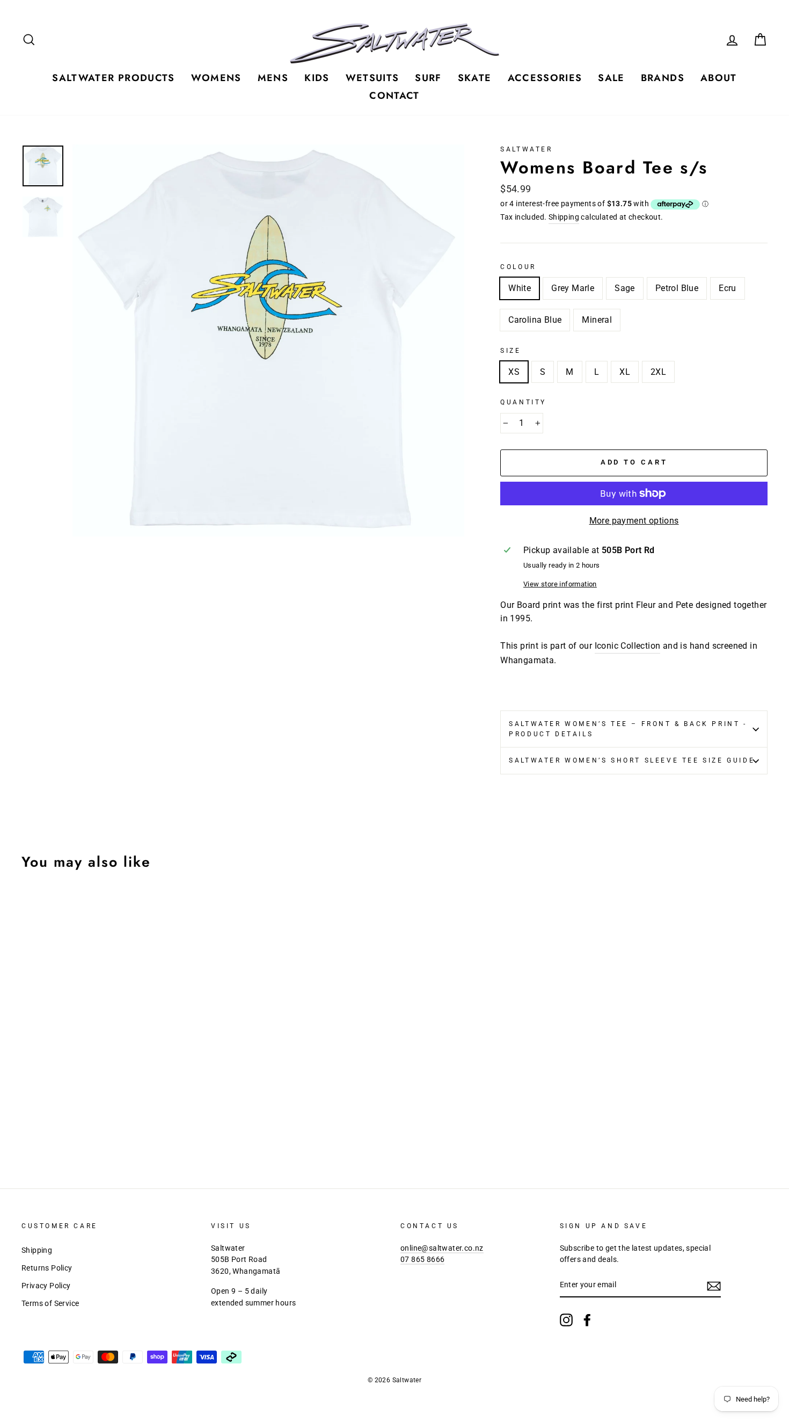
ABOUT (718, 78)
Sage (625, 288)
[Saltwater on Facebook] (587, 1320)
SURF (428, 78)
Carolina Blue (534, 320)
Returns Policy (46, 1268)
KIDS (316, 78)
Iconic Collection (628, 646)
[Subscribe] (714, 1286)
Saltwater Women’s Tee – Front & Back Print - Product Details (628, 729)
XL (624, 372)
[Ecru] (87, 1125)
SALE (611, 78)
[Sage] (58, 1125)
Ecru (727, 288)
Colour (518, 267)
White (519, 288)
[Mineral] (116, 1125)
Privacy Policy (46, 1285)
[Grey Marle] (43, 1125)
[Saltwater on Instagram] (566, 1320)
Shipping (564, 217)
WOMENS (216, 78)
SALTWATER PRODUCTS (113, 78)
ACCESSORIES (545, 78)
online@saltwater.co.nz (442, 1248)
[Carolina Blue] (101, 1125)
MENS (273, 78)
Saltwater (526, 149)
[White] (29, 1125)
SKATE (475, 78)
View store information (560, 584)
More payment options (634, 521)
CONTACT (394, 96)
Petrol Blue (676, 288)
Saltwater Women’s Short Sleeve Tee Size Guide (632, 760)
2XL (658, 372)
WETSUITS (372, 78)
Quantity (523, 402)
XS (514, 372)
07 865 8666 (422, 1259)
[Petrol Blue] (72, 1125)
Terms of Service (50, 1303)
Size (510, 350)
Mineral (597, 320)
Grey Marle (572, 288)
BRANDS (662, 78)
